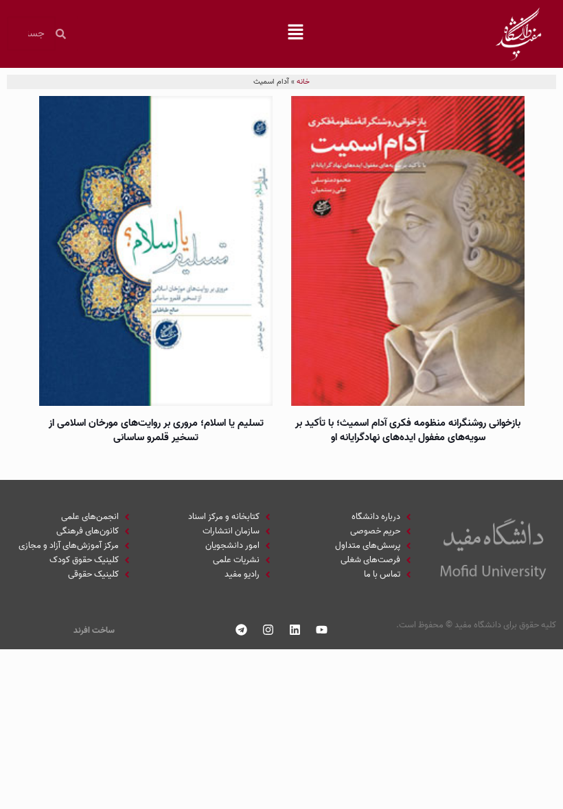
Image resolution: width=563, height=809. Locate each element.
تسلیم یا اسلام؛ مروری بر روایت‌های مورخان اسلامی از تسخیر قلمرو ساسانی (156, 430)
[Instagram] (268, 629)
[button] (295, 33)
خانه (303, 81)
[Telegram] (241, 629)
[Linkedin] (295, 629)
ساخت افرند (94, 630)
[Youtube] (322, 629)
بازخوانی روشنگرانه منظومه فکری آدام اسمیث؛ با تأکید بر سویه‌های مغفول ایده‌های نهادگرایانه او (407, 430)
